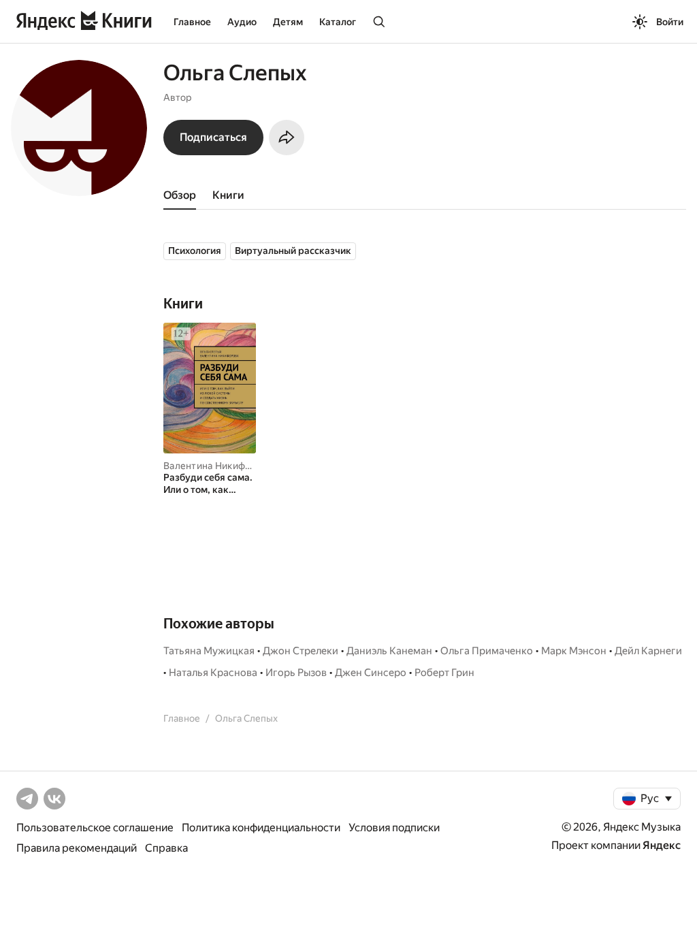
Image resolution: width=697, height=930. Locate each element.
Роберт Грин (444, 673)
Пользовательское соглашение (95, 827)
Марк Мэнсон (573, 651)
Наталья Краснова (213, 673)
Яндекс (662, 845)
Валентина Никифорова (218, 465)
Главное (192, 21)
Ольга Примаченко (486, 651)
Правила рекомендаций (76, 847)
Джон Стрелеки (300, 651)
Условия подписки (394, 827)
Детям (288, 21)
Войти (669, 21)
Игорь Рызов (296, 673)
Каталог (337, 21)
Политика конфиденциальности (261, 827)
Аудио (242, 21)
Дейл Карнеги (648, 651)
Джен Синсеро (370, 673)
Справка (166, 847)
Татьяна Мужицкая (209, 651)
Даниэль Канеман (389, 651)
